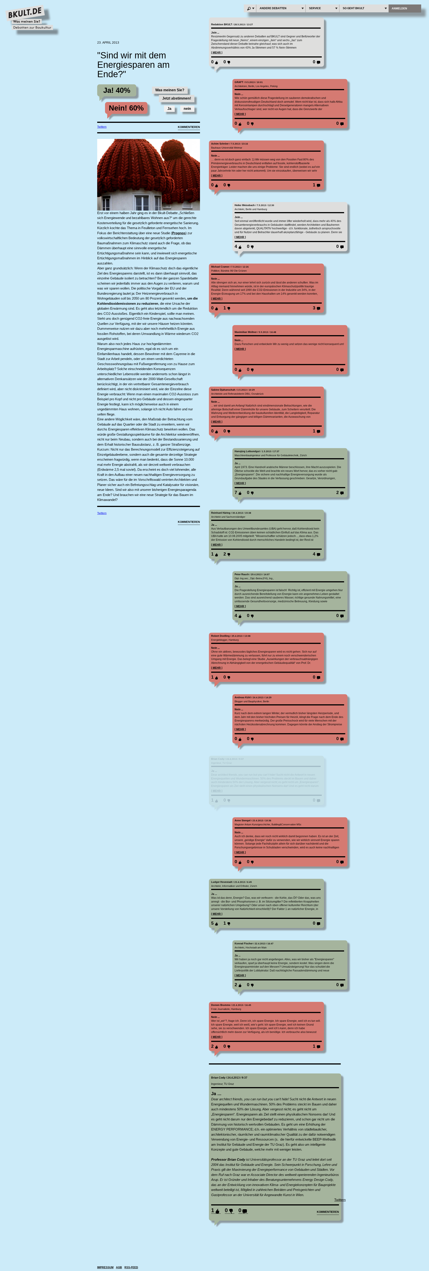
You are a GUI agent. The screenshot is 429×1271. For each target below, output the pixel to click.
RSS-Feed (131, 1267)
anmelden (399, 8)
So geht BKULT (353, 8)
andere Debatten (273, 8)
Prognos (178, 233)
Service (315, 8)
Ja (169, 109)
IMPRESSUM (105, 1267)
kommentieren (328, 1212)
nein (187, 109)
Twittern (102, 126)
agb (119, 1267)
